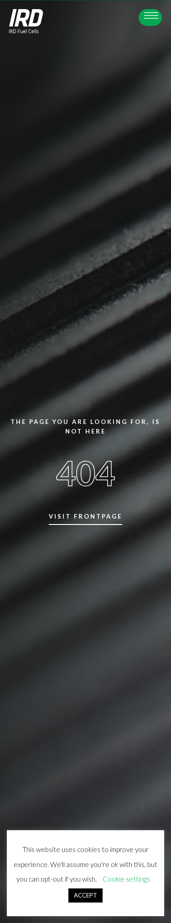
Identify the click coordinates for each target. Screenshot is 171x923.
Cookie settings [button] (126, 879)
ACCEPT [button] (85, 895)
